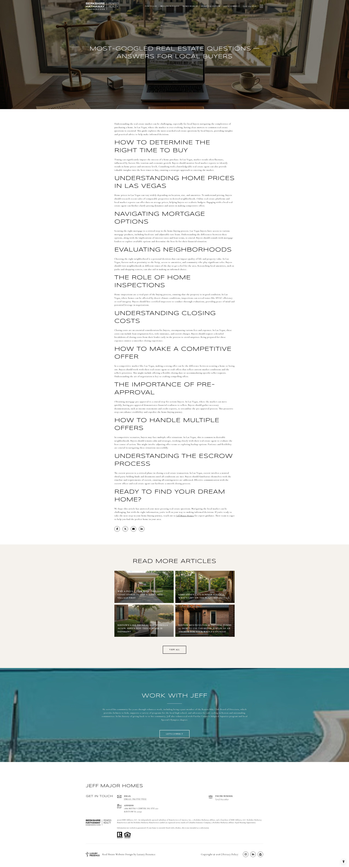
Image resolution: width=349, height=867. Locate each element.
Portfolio (151, 6)
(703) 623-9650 (222, 799)
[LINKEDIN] (253, 854)
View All (174, 650)
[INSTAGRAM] (245, 854)
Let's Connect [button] (174, 734)
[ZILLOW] (260, 854)
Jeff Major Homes (185, 515)
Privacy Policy (230, 854)
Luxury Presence (146, 854)
